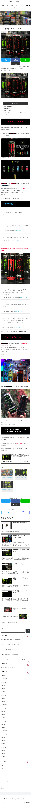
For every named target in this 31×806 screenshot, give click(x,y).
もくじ (13, 103)
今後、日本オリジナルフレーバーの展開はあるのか (16, 112)
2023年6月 (3, 711)
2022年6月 (3, 747)
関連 (7, 114)
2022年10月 (4, 734)
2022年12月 (4, 730)
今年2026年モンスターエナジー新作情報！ (11, 639)
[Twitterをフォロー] (8, 512)
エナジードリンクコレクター (8, 771)
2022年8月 (3, 740)
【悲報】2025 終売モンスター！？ (9, 649)
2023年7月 (3, 708)
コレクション (4, 775)
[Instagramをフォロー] (23, 512)
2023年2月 (3, 724)
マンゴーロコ (4, 778)
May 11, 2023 (18, 230)
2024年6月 (3, 691)
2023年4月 (3, 717)
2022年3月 (3, 753)
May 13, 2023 (18, 311)
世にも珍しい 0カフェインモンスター (10, 644)
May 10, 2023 (23, 297)
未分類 (2, 788)
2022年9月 (3, 737)
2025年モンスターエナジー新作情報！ (10, 654)
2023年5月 (3, 714)
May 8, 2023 (16, 240)
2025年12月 (4, 678)
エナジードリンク (5, 768)
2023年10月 (4, 704)
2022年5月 (3, 750)
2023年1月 (3, 727)
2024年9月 (3, 688)
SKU (2, 765)
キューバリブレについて (10, 110)
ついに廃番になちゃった (10, 106)
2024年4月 (3, 695)
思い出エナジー (5, 784)
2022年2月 (3, 756)
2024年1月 (3, 701)
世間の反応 (7, 108)
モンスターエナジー (6, 781)
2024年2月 (3, 698)
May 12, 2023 (21, 218)
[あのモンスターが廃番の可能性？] (7, 472)
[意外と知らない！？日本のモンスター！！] (21, 472)
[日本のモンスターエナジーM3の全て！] (7, 484)
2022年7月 (3, 743)
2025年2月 (3, 682)
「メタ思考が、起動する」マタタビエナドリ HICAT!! (13, 659)
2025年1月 (3, 685)
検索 (2, 628)
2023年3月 (3, 721)
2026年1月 (3, 675)
